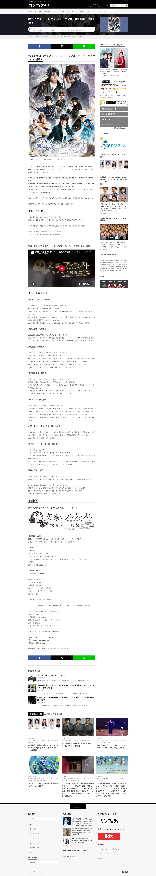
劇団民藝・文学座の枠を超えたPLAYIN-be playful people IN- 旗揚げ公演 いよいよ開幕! (113, 179)
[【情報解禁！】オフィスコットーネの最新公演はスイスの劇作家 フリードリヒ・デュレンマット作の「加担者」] (32, 688)
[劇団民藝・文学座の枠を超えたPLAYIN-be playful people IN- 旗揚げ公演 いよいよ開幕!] (67, 842)
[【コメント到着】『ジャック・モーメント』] (32, 678)
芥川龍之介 (82, 30)
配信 (88, 740)
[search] (126, 5)
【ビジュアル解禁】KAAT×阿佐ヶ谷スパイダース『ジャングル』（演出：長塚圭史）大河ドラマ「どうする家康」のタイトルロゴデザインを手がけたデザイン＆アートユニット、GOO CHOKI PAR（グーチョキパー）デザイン (111, 789)
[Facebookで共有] (39, 46)
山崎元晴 (30, 742)
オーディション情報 (78, 11)
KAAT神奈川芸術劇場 (36, 778)
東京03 (84, 740)
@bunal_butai (40, 643)
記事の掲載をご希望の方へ (70, 856)
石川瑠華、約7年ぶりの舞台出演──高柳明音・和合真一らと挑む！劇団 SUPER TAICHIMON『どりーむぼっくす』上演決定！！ (82, 831)
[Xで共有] (62, 46)
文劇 (49, 30)
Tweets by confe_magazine (108, 254)
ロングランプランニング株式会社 (109, 849)
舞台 (69, 30)
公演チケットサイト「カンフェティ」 (97, 11)
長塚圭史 (100, 780)
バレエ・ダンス (34, 833)
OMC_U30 (66, 778)
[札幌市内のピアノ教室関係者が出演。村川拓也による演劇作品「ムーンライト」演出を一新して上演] (32, 700)
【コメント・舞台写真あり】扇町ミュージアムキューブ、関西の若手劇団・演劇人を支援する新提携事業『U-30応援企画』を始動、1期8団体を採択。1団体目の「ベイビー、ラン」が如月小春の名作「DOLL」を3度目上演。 (78, 789)
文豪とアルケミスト (57, 30)
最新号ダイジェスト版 (109, 109)
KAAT (110, 778)
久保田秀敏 (39, 30)
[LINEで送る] (84, 46)
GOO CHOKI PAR (102, 778)
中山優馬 (36, 780)
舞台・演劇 (74, 30)
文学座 (36, 742)
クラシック (33, 838)
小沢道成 (100, 742)
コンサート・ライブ (36, 843)
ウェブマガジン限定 (63, 11)
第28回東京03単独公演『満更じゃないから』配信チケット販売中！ (77, 744)
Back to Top (78, 807)
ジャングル (116, 778)
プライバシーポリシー (106, 854)
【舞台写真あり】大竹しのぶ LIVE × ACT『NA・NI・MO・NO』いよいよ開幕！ (111, 746)
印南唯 (56, 740)
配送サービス (106, 119)
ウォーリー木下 (47, 778)
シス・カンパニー (114, 740)
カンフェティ (72, 740)
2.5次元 (33, 30)
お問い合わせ (103, 858)
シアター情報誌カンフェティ (47, 11)
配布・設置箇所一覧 (108, 114)
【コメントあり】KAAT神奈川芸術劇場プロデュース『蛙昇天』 (43, 784)
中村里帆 (43, 780)
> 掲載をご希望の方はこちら (120, 128)
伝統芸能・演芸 (34, 848)
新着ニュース (32, 11)
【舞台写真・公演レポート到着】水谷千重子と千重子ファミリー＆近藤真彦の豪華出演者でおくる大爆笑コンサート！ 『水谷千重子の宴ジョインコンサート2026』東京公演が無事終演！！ (82, 821)
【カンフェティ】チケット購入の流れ (112, 154)
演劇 (65, 30)
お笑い (66, 740)
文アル (45, 30)
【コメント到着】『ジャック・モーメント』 (51, 675)
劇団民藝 (50, 740)
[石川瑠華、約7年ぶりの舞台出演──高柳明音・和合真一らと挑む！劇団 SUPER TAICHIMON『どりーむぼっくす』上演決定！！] (67, 832)
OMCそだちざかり (75, 778)
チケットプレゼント (108, 124)
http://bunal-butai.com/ (41, 640)
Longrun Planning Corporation (48, 872)
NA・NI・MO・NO (102, 740)
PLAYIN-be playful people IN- (38, 740)
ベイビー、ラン (86, 778)
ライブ (79, 740)
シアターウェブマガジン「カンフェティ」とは (95, 5)
